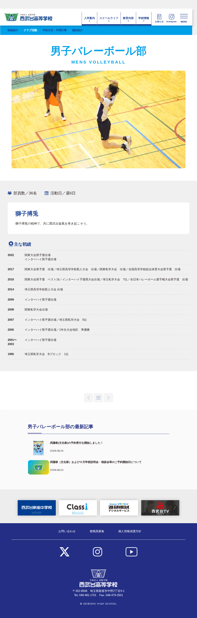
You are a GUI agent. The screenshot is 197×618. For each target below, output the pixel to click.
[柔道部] (88, 397)
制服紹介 (13, 30)
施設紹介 (77, 30)
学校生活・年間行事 (55, 30)
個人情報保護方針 (129, 531)
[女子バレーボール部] (108, 397)
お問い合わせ (67, 531)
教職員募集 (97, 531)
